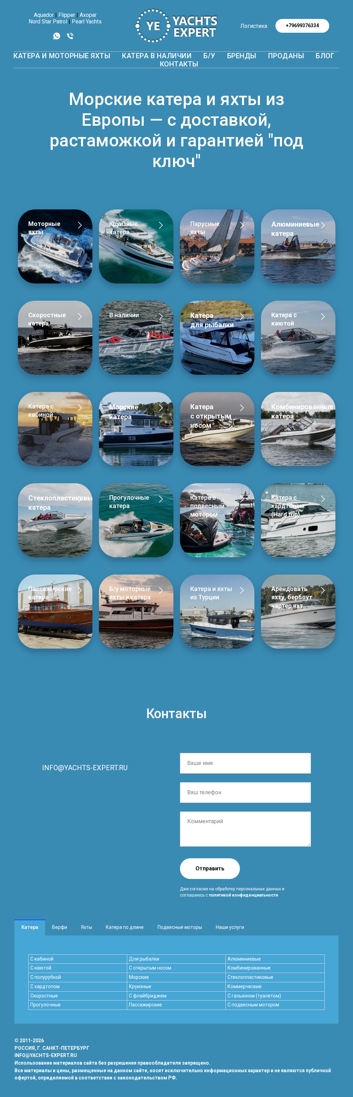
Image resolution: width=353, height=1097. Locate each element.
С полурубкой (45, 977)
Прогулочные (45, 1004)
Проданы (286, 56)
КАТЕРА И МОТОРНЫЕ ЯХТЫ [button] (61, 56)
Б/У (209, 56)
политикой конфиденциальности (243, 895)
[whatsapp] (56, 38)
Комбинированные (249, 968)
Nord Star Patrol (48, 21)
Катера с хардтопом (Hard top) (287, 506)
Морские (139, 977)
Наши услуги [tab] (230, 927)
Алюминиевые (244, 959)
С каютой (40, 968)
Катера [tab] (29, 927)
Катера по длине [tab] (125, 927)
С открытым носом (150, 968)
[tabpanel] (176, 979)
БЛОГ (325, 56)
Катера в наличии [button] (157, 56)
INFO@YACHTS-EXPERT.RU (85, 768)
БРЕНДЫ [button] (241, 56)
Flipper (66, 15)
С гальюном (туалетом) (254, 995)
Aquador (44, 15)
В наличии (124, 315)
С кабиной (41, 959)
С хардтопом (45, 986)
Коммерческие (245, 986)
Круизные (140, 986)
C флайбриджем (148, 995)
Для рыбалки (144, 959)
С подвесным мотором (253, 1004)
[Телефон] (70, 38)
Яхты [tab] (86, 927)
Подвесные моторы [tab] (180, 927)
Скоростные (44, 995)
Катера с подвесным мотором (207, 506)
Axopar (88, 15)
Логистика (253, 26)
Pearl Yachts (87, 21)
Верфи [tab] (59, 927)
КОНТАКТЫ (179, 64)
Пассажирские (145, 1004)
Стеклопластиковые (250, 977)
